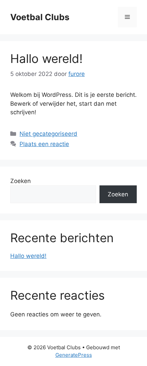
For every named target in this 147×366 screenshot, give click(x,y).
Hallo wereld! (46, 58)
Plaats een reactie (44, 144)
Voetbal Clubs (39, 17)
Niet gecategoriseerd (48, 133)
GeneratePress (73, 355)
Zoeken (20, 181)
